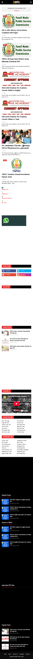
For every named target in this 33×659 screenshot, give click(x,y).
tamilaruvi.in (5, 189)
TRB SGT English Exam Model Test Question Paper (20, 515)
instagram (22, 654)
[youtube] (9, 274)
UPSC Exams (5, 442)
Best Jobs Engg (5, 421)
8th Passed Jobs (21, 424)
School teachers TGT (7, 449)
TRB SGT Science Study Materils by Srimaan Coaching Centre (20, 508)
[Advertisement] (16, 245)
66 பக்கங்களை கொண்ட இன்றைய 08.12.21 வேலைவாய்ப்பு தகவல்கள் (16, 147)
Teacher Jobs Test (6, 424)
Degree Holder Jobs (6, 453)
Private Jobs (20, 422)
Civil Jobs (4, 448)
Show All (16, 10)
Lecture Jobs (5, 440)
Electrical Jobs (20, 428)
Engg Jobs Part (5, 422)
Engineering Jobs (21, 451)
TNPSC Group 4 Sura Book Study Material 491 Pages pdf (20, 332)
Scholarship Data (21, 448)
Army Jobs (4, 428)
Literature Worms (7, 198)
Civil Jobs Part (20, 421)
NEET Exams (20, 442)
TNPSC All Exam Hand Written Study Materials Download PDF (15, 60)
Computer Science (21, 444)
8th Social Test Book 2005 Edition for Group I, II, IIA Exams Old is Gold (19, 339)
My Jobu (4, 202)
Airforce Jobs (5, 426)
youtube (27, 654)
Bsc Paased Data (21, 453)
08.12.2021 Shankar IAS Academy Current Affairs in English (14, 89)
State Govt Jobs (6, 432)
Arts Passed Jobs (6, 444)
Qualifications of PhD (7, 451)
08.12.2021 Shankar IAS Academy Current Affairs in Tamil (14, 118)
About (9, 654)
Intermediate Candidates (23, 449)
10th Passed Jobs (21, 430)
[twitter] (24, 270)
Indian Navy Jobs (21, 426)
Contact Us (15, 654)
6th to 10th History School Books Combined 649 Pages (14, 31)
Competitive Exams (21, 440)
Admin (4, 35)
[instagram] (24, 274)
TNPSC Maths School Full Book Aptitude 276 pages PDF (20, 347)
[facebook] (9, 270)
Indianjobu (5, 194)
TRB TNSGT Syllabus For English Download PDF (20, 500)
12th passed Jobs (6, 430)
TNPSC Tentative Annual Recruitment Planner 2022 (16, 176)
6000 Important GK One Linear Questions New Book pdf (20, 638)
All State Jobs (20, 432)
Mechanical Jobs (21, 446)
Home (5, 654)
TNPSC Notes (21, 656)
